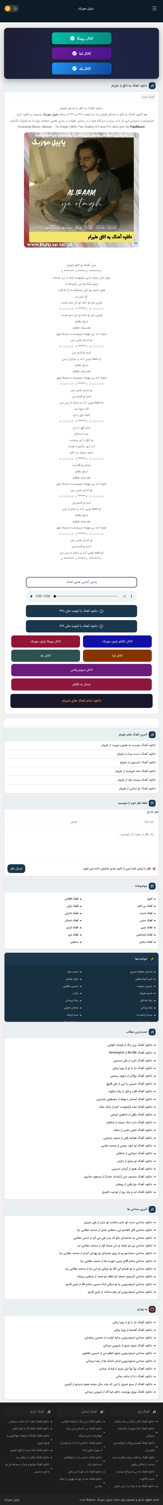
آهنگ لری (73, 935)
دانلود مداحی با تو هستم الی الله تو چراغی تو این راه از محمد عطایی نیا (109, 1269)
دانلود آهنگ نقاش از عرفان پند (32, 1457)
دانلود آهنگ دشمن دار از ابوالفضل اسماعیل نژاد (83, 1461)
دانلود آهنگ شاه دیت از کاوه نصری (29, 1450)
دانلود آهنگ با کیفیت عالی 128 (79, 626)
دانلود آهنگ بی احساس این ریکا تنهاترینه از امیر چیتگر (84, 1432)
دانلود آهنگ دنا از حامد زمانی (134, 1376)
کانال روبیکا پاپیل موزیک (45, 641)
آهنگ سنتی (146, 920)
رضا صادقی (146, 1000)
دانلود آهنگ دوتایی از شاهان (134, 1153)
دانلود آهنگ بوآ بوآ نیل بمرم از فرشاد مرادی (125, 1369)
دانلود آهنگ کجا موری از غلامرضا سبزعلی (136, 1432)
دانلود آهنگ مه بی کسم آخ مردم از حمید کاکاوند (135, 1475)
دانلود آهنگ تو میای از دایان (134, 1161)
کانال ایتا (85, 53)
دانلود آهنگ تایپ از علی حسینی (132, 1060)
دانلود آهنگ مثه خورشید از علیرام (135, 771)
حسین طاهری (70, 986)
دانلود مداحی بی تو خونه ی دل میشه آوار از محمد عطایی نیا (115, 1245)
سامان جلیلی (71, 1008)
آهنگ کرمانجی (144, 935)
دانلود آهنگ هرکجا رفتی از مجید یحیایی (127, 1138)
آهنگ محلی (145, 942)
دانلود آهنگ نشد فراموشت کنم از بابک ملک (125, 1107)
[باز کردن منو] (154, 8)
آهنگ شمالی (71, 920)
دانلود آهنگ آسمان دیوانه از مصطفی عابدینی (124, 1099)
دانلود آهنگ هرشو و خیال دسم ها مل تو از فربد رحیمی (27, 1468)
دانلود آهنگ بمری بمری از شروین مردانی (127, 1345)
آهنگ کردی (72, 927)
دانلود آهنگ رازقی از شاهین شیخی (131, 1114)
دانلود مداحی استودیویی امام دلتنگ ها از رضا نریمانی (119, 1361)
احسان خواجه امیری (141, 972)
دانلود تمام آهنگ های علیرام (81, 700)
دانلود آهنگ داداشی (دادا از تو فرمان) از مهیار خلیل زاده (81, 1446)
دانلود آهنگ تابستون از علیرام (138, 762)
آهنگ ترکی (72, 906)
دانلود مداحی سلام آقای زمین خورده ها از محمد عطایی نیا (116, 1261)
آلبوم (149, 899)
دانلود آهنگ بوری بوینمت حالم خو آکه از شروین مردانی (118, 1392)
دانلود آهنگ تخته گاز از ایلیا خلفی (30, 1429)
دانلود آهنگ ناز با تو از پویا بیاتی (132, 1068)
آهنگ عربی (146, 927)
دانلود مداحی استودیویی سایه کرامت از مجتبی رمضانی (118, 1338)
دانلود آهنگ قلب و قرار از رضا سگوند (130, 1091)
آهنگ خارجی (71, 913)
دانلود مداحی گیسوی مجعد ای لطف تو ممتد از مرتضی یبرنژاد (114, 1276)
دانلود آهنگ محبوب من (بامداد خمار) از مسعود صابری (118, 1177)
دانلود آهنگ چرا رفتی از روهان (134, 1184)
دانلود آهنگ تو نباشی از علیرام (137, 788)
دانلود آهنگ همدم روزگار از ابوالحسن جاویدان (134, 1446)
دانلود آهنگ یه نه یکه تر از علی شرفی (134, 1486)
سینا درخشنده (144, 1015)
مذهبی (74, 942)
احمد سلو (72, 972)
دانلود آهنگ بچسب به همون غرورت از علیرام (129, 745)
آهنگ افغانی (71, 899)
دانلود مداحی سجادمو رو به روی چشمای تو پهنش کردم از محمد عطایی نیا (105, 1253)
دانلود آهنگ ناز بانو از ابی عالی (85, 1472)
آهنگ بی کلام (145, 906)
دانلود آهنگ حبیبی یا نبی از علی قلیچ (129, 1084)
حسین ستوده (144, 986)
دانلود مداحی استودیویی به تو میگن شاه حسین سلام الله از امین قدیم (109, 1284)
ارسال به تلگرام (81, 684)
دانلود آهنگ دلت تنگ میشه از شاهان (129, 1122)
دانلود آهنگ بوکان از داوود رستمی (131, 1076)
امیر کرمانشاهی (143, 979)
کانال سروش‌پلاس (81, 670)
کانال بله (85, 68)
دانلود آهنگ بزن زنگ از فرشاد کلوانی (130, 1045)
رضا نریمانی (71, 1000)
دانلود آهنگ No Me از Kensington (130, 1053)
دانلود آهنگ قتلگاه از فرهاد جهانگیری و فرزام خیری (28, 1439)
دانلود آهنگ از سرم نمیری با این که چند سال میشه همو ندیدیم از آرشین (108, 1384)
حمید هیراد (146, 993)
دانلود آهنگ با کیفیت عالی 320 (78, 611)
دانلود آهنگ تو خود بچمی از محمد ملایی (126, 1145)
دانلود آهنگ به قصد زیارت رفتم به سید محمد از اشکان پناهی (133, 1461)
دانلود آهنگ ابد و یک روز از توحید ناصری (127, 1192)
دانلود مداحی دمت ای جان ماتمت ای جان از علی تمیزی (118, 1222)
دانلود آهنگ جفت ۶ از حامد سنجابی (29, 1422)
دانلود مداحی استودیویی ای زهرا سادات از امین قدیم (120, 1292)
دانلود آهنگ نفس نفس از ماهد (133, 1130)
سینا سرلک (72, 1015)
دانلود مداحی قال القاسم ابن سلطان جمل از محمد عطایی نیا (114, 1230)
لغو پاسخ (153, 812)
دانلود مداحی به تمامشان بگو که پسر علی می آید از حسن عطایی (112, 1238)
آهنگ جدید (146, 913)
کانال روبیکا (85, 38)
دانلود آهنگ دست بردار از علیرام (136, 754)
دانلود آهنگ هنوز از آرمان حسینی (132, 1169)
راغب (75, 993)
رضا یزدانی (146, 1008)
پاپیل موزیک (86, 8)
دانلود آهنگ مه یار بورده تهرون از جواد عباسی (80, 1482)
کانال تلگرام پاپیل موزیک (117, 641)
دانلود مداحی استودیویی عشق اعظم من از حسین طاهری (117, 1353)
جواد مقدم (72, 979)
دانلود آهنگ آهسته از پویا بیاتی (133, 1330)
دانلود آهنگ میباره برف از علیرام (137, 780)
